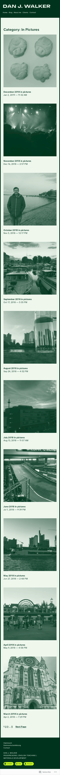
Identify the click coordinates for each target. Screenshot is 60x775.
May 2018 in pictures (14, 575)
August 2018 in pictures (15, 368)
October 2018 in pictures (16, 230)
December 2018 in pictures (17, 92)
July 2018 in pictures (14, 437)
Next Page (20, 727)
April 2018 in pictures (14, 645)
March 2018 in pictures (15, 714)
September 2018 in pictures (17, 299)
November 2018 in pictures (17, 161)
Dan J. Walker (27, 6)
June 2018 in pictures (14, 506)
